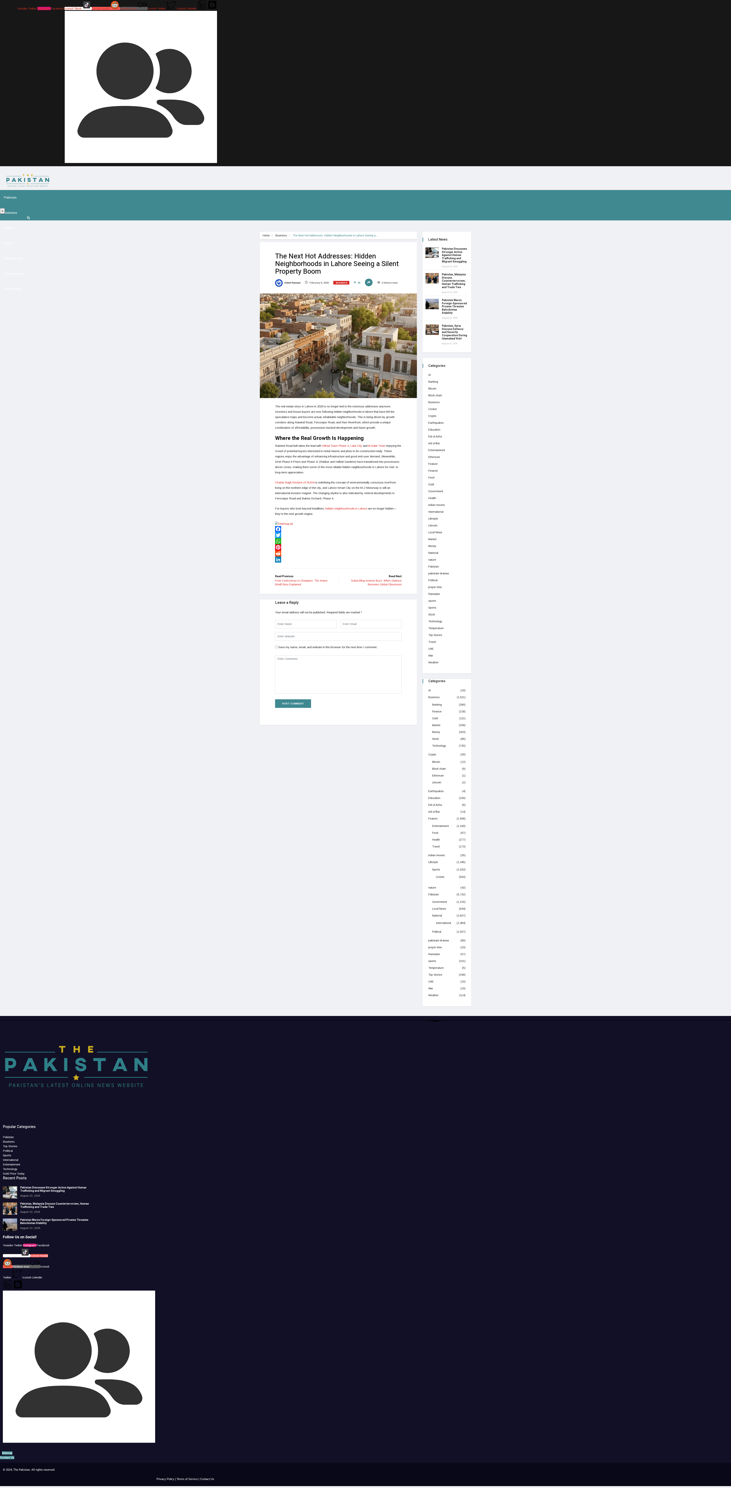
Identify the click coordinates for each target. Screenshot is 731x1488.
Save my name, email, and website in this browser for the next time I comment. (327, 647)
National (433, 552)
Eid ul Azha (435, 436)
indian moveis (436, 504)
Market (432, 539)
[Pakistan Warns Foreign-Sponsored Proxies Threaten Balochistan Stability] (432, 304)
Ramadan (434, 593)
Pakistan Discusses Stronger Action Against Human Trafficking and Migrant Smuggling (454, 255)
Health (432, 498)
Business (10, 213)
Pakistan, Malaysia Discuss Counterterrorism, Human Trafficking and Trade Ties (454, 281)
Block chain (435, 395)
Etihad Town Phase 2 (335, 445)
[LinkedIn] (338, 559)
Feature (433, 463)
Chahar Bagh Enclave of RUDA (294, 482)
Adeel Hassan (292, 282)
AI (429, 374)
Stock (431, 614)
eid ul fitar (434, 443)
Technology (12, 289)
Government (435, 491)
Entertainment (14, 273)
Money (432, 546)
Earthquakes (436, 422)
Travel (432, 641)
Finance (433, 470)
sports (432, 600)
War (430, 655)
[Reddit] (338, 553)
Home (266, 235)
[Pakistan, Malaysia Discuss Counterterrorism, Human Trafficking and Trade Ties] (432, 278)
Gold (431, 484)
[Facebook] (338, 529)
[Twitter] (338, 535)
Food (431, 477)
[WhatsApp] (338, 541)
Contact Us (207, 1479)
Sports (9, 243)
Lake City (356, 445)
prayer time (435, 587)
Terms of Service (187, 1479)
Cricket (432, 409)
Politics (9, 228)
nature (432, 559)
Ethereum (434, 457)
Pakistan (10, 197)
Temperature (436, 628)
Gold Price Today (14, 1173)
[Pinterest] (338, 547)
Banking (433, 381)
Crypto (432, 415)
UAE (431, 648)
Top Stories (435, 635)
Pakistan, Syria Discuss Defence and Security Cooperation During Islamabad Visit (454, 332)
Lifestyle (433, 518)
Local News (435, 532)
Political (432, 580)
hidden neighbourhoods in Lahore (346, 508)
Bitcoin (432, 388)
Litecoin (432, 525)
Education (434, 429)
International (13, 258)
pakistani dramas (438, 573)
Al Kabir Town (376, 445)
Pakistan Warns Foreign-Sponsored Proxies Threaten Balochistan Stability (454, 306)
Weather (433, 662)
